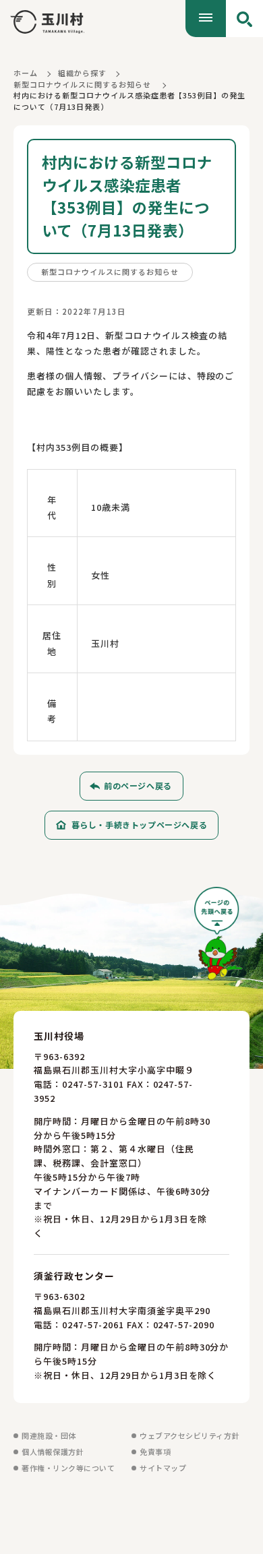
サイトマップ (163, 1467)
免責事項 (155, 1451)
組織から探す (82, 72)
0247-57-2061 (93, 1324)
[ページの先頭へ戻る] (218, 938)
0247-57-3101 (93, 1084)
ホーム (25, 72)
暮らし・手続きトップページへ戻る (139, 824)
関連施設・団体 (49, 1435)
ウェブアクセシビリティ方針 (189, 1435)
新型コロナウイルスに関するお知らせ (82, 84)
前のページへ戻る (138, 785)
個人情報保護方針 (53, 1451)
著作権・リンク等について (68, 1467)
